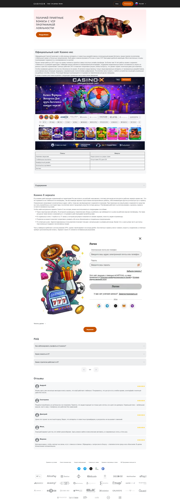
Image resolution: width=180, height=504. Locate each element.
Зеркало (90, 329)
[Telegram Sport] (79, 468)
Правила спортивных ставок (110, 462)
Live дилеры (54, 3)
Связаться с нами (94, 462)
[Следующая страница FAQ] (96, 370)
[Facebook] (103, 468)
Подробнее (43, 35)
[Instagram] (97, 468)
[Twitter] (91, 468)
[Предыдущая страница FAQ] (84, 370)
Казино (61, 3)
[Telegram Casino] (85, 468)
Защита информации (80, 462)
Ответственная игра (65, 462)
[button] (140, 3)
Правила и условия (51, 462)
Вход (117, 3)
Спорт (48, 3)
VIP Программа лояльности (128, 462)
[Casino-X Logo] (39, 3)
